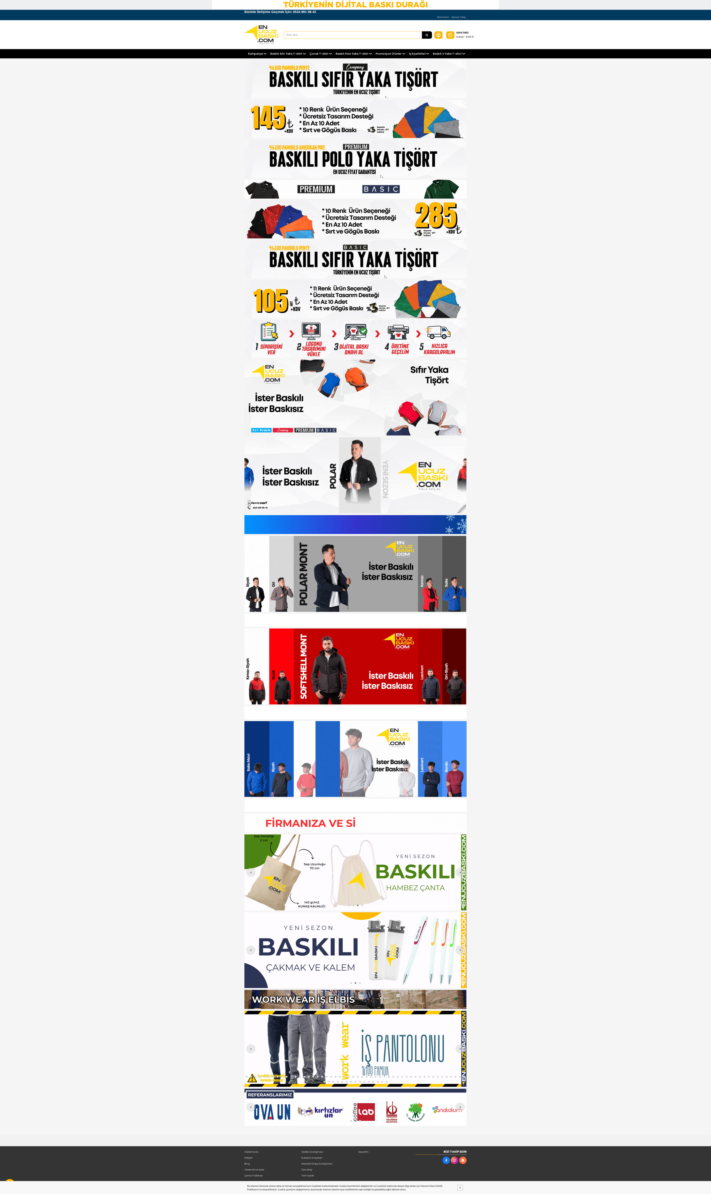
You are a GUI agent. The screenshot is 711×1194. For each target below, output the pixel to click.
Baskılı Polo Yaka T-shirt (352, 54)
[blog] (463, 1160)
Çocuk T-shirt (319, 54)
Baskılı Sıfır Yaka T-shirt (286, 54)
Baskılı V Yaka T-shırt (447, 54)
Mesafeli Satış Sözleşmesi (316, 1163)
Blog (247, 1163)
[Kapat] (460, 1187)
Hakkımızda (251, 1152)
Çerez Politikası (253, 1175)
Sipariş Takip (458, 17)
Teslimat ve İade (254, 1169)
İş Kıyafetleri (417, 54)
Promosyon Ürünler (389, 54)
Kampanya (255, 54)
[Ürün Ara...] (427, 35)
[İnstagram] (454, 1160)
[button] (349, 905)
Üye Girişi (306, 1169)
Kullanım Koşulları (311, 1158)
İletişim (248, 1158)
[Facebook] (446, 1160)
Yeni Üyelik (307, 1175)
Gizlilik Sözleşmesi (312, 1152)
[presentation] (251, 872)
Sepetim (363, 1152)
